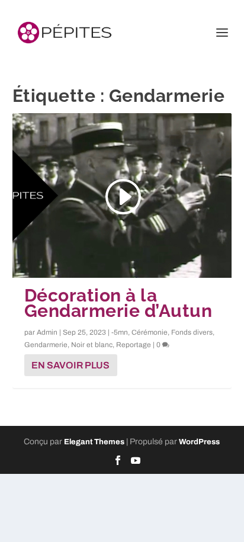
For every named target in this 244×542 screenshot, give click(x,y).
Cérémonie (149, 332)
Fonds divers (192, 332)
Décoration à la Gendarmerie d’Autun (118, 303)
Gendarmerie (46, 345)
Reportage (133, 345)
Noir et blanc (92, 345)
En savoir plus (70, 365)
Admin (47, 332)
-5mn (119, 332)
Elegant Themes (94, 442)
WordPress (199, 442)
